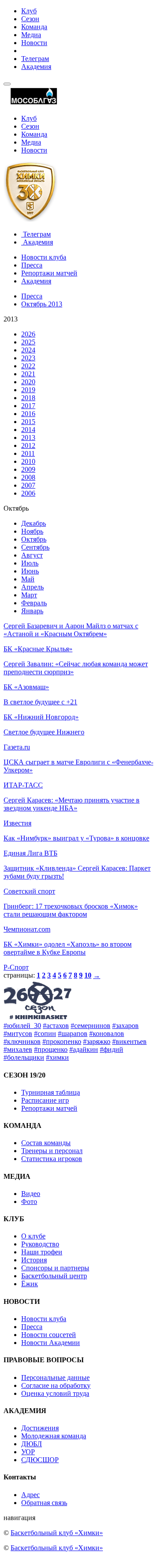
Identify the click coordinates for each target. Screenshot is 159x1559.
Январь (32, 611)
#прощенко (51, 1049)
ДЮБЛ (31, 1444)
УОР (28, 1452)
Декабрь (33, 523)
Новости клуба (43, 257)
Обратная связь (44, 1502)
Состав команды (46, 1142)
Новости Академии (50, 1342)
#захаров (125, 1025)
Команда (34, 27)
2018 (28, 397)
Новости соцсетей (48, 1334)
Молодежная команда (53, 1436)
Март (29, 595)
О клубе (33, 1236)
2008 (28, 477)
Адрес (30, 1494)
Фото (29, 1201)
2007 (28, 485)
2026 (28, 334)
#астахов (56, 1025)
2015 (28, 421)
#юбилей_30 (22, 1025)
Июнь (30, 571)
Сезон (30, 19)
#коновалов (106, 1033)
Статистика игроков (51, 1158)
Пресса (31, 265)
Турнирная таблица (50, 1092)
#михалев (18, 1049)
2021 (28, 374)
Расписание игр (45, 1100)
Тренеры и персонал (52, 1150)
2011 (28, 453)
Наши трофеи (41, 1252)
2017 (28, 405)
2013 (28, 437)
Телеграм (35, 58)
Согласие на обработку (56, 1385)
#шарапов (72, 1033)
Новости (34, 42)
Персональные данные (55, 1377)
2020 (28, 382)
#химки (57, 1057)
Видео (30, 1193)
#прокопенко (61, 1041)
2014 (28, 429)
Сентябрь (35, 547)
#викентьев (129, 1041)
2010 (28, 461)
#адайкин (83, 1049)
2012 (28, 445)
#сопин (45, 1033)
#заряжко (96, 1041)
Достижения (40, 1428)
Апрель (32, 587)
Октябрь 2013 (41, 304)
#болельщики (24, 1057)
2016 (28, 413)
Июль (29, 563)
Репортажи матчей (49, 273)
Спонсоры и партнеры (55, 1268)
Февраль (34, 603)
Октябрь (33, 539)
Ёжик (29, 1284)
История (34, 1260)
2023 (28, 358)
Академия (36, 66)
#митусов (18, 1033)
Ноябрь (32, 531)
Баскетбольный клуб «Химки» (57, 1532)
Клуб (29, 11)
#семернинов (90, 1025)
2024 (28, 350)
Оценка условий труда (55, 1393)
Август (32, 555)
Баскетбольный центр (54, 1276)
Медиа (31, 34)
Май (27, 579)
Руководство (40, 1244)
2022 (28, 366)
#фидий (111, 1049)
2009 (28, 469)
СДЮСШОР (40, 1459)
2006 (28, 493)
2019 (28, 390)
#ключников (22, 1041)
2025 (28, 342)
